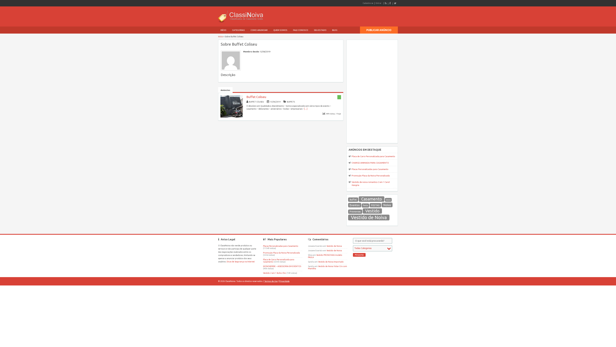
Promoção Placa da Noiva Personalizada (371, 175)
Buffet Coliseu (256, 97)
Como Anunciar (259, 30)
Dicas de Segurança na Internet (241, 262)
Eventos (355, 205)
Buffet (353, 199)
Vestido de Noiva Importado (331, 262)
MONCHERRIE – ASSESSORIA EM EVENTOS (282, 266)
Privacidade (284, 281)
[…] (305, 109)
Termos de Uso (271, 281)
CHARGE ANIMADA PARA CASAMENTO (370, 163)
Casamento (371, 199)
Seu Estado (320, 30)
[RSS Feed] (386, 3)
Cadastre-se (368, 3)
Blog (334, 30)
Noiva (387, 205)
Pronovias (355, 211)
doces (388, 200)
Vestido (372, 211)
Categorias (238, 30)
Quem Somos (280, 30)
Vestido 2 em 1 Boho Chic (274, 273)
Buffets (291, 102)
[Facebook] (390, 3)
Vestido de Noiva (369, 217)
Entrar (378, 3)
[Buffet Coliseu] (231, 117)
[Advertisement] (372, 89)
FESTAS (375, 205)
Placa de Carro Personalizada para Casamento (373, 156)
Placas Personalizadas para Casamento (370, 169)
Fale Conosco (300, 30)
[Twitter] (395, 3)
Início (223, 30)
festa (365, 205)
